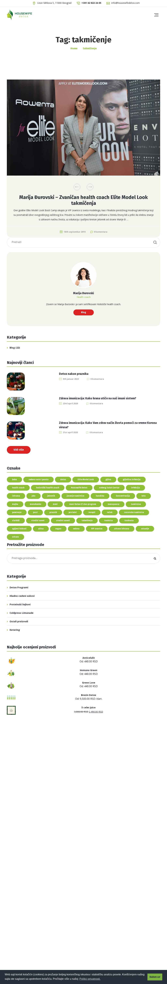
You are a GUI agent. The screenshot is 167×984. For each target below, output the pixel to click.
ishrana (16, 496)
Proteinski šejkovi (20, 604)
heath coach (18, 488)
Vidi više (19, 449)
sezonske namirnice (134, 512)
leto (144, 496)
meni (55, 504)
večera (76, 529)
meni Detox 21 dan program (82, 504)
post (35, 512)
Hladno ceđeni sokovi (22, 595)
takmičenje (87, 520)
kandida (100, 496)
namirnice (136, 504)
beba (14, 479)
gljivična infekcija (131, 479)
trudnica (108, 520)
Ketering (15, 629)
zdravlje (145, 529)
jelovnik (51, 496)
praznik (53, 512)
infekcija (135, 488)
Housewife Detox (79, 488)
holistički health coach (47, 488)
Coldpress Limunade (21, 612)
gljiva (108, 479)
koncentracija (123, 496)
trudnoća (129, 520)
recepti (91, 512)
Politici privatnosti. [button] (89, 978)
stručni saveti (63, 520)
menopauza (113, 504)
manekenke (35, 504)
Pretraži (155, 558)
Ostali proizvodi (19, 621)
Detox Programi (19, 587)
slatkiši (16, 520)
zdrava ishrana (121, 529)
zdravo (15, 537)
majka (15, 504)
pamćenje (16, 512)
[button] (77, 187)
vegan (58, 529)
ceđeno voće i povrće (38, 479)
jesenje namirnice (75, 496)
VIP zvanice (96, 529)
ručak (109, 512)
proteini (73, 512)
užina (41, 529)
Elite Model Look (86, 479)
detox (63, 479)
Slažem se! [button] (154, 977)
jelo (33, 496)
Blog (83, 312)
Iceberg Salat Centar (109, 488)
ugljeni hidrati (19, 529)
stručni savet (37, 520)
